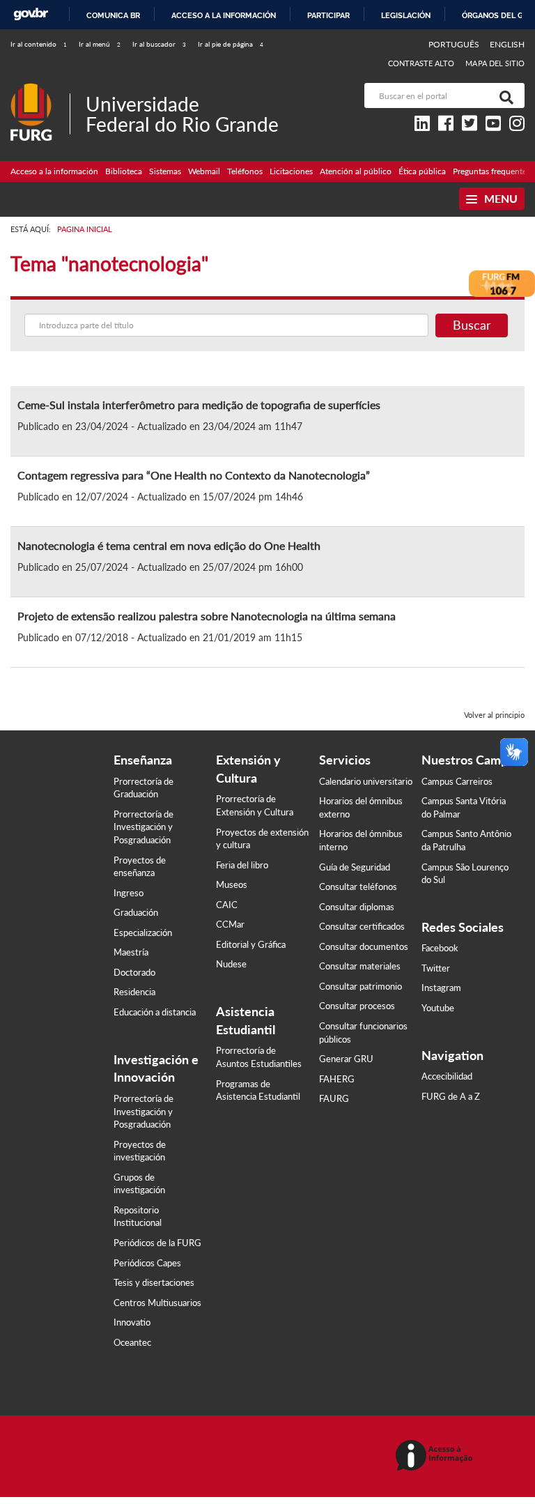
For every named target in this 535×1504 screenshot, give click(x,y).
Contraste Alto (421, 63)
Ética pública (422, 171)
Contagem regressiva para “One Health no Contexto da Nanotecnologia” (193, 475)
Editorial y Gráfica (251, 944)
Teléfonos (245, 171)
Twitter (435, 968)
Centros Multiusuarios (157, 1302)
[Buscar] (503, 95)
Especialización (143, 932)
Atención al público (355, 171)
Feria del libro (242, 864)
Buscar (472, 324)
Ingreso (129, 892)
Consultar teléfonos (358, 886)
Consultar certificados (362, 926)
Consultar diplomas (356, 906)
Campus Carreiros (457, 781)
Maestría (131, 952)
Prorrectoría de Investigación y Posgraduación (143, 826)
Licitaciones (291, 171)
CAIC (227, 904)
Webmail (204, 171)
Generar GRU (346, 1058)
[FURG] (40, 89)
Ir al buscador (159, 44)
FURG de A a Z (450, 1096)
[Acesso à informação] (436, 1456)
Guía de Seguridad (354, 867)
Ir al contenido (38, 44)
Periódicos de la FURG (157, 1242)
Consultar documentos (363, 946)
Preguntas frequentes (491, 171)
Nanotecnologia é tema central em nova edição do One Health (168, 545)
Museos (231, 884)
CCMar (230, 924)
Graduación (136, 912)
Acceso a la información (223, 15)
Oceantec (132, 1342)
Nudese (231, 963)
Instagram (441, 987)
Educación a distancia (155, 1012)
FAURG (334, 1098)
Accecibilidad (446, 1076)
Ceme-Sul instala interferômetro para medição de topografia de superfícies (198, 404)
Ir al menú (100, 44)
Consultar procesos (357, 1005)
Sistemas (165, 171)
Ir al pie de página (230, 44)
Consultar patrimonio (360, 986)
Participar (328, 15)
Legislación (406, 15)
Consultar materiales (360, 966)
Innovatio (132, 1322)
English (507, 44)
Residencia (134, 991)
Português (454, 44)
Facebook (439, 947)
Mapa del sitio (495, 63)
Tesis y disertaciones (154, 1282)
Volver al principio (494, 714)
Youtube (437, 1007)
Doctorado (134, 972)
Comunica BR (113, 15)
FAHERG (337, 1078)
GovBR (30, 14)
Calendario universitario (365, 781)
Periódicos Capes (147, 1262)
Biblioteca (123, 171)
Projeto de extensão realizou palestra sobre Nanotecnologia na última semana (206, 615)
